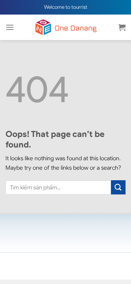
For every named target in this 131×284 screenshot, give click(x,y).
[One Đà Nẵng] (65, 27)
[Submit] (118, 187)
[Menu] (9, 27)
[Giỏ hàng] (122, 27)
